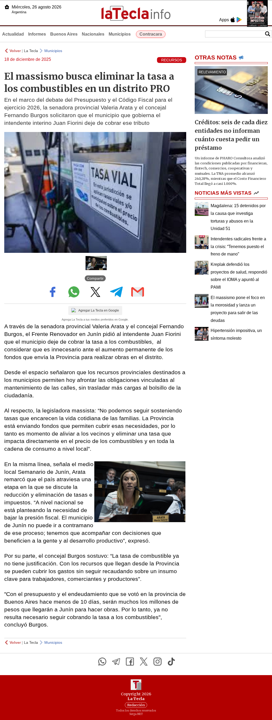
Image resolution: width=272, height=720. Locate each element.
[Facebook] (130, 662)
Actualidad (13, 34)
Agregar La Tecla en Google (98, 310)
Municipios (120, 34)
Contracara (150, 34)
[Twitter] (144, 662)
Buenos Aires (64, 34)
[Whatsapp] (102, 662)
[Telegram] (116, 662)
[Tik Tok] (171, 662)
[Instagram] (157, 662)
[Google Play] (239, 19)
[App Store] (232, 19)
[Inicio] (7, 7)
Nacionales (93, 34)
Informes (37, 34)
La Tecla (31, 51)
